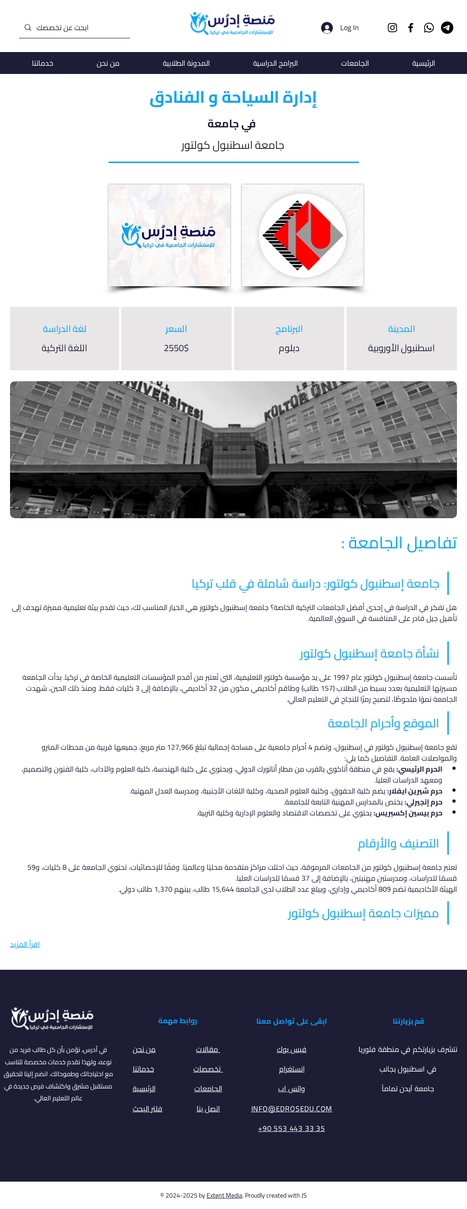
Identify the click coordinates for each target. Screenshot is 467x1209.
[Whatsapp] (429, 27)
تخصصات (208, 1069)
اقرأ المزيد (25, 944)
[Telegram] (447, 27)
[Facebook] (411, 27)
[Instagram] (392, 27)
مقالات (208, 1049)
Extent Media (224, 1195)
